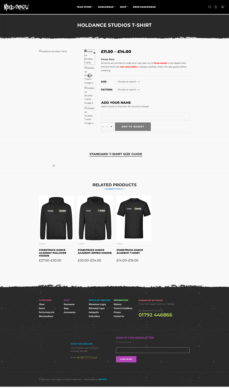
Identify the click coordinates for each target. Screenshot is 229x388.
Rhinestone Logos (97, 304)
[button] (94, 53)
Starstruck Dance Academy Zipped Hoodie (95, 251)
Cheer (42, 304)
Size (104, 81)
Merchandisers (46, 316)
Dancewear (105, 7)
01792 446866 (155, 315)
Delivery (117, 304)
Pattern (107, 89)
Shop (123, 7)
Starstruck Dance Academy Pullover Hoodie (52, 253)
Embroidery (94, 316)
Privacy (117, 312)
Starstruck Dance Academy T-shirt (129, 251)
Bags (66, 308)
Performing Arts (46, 312)
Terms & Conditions (123, 308)
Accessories (70, 312)
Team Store (84, 7)
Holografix (94, 312)
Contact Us (119, 316)
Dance (42, 308)
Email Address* (124, 342)
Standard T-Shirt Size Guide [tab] (115, 154)
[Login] (216, 7)
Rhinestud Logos (97, 308)
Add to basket (133, 126)
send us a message (166, 304)
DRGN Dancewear (144, 7)
